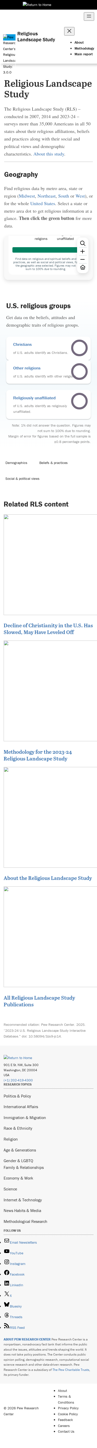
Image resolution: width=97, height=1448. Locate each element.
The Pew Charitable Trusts (71, 1370)
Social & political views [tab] (22, 478)
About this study (48, 154)
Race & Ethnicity (18, 1128)
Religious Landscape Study (36, 36)
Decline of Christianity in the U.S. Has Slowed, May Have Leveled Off (48, 629)
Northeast (47, 196)
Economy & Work (18, 1178)
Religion (11, 1139)
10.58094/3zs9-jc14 (44, 1036)
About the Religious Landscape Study (48, 877)
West (80, 196)
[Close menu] (69, 31)
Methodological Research (25, 1221)
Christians (22, 344)
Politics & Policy (17, 1096)
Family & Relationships (24, 1167)
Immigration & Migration (25, 1117)
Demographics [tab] (16, 462)
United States (42, 203)
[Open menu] (89, 16)
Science (10, 1188)
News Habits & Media (22, 1210)
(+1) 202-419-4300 (18, 1080)
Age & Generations (20, 1150)
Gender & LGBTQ (18, 1160)
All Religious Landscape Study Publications (39, 1001)
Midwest (27, 196)
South (63, 196)
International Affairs (21, 1106)
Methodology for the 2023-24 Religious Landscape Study (38, 755)
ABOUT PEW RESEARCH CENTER (27, 1339)
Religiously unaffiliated (34, 398)
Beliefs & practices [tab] (53, 462)
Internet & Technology (23, 1199)
